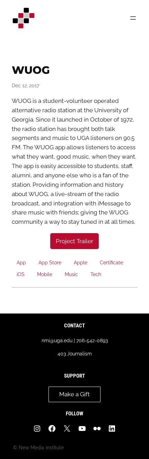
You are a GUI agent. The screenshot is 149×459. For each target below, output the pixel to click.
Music (71, 274)
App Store (49, 262)
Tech (95, 274)
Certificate (111, 262)
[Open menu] (133, 18)
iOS (21, 274)
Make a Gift (74, 394)
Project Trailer (74, 241)
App (21, 262)
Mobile (44, 274)
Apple (80, 262)
